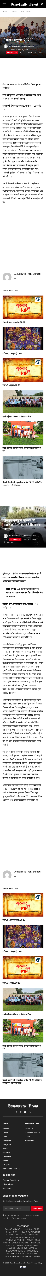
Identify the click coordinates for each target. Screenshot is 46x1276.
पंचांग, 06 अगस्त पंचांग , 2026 (14, 322)
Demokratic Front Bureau (21, 46)
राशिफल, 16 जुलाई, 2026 (12, 353)
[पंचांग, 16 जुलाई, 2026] (23, 370)
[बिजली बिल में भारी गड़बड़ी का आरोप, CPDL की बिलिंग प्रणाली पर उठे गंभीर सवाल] (23, 467)
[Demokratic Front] (24, 4)
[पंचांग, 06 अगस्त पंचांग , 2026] (23, 307)
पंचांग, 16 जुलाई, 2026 (11, 385)
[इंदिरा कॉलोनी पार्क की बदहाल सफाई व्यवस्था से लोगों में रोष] (23, 433)
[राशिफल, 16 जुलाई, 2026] (23, 338)
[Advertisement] (23, 235)
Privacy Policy (11, 1218)
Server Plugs (37, 1263)
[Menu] (4, 4)
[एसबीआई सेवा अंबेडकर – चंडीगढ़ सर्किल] (23, 401)
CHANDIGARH (12, 53)
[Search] (42, 4)
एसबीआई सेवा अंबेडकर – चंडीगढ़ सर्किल (17, 416)
